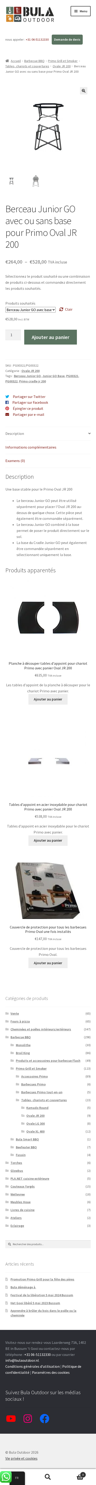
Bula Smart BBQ (27, 1139)
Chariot (74, 1473)
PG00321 (72, 376)
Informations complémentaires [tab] (30, 447)
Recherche (48, 1477)
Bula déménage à (23, 1287)
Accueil (16, 61)
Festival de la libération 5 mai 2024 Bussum (41, 1295)
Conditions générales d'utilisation (32, 1366)
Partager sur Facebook (30, 402)
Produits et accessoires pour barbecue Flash (48, 1060)
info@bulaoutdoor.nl (22, 1360)
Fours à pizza (20, 1021)
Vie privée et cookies (21, 1458)
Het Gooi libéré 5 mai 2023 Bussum (35, 1303)
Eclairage (17, 1226)
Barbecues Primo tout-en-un (41, 1092)
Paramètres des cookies (51, 1372)
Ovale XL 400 (35, 1131)
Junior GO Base (53, 376)
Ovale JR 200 (62, 66)
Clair (68, 309)
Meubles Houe (20, 1202)
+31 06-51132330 (37, 39)
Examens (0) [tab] (15, 460)
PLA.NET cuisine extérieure (29, 1178)
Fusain (21, 1155)
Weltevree (17, 1194)
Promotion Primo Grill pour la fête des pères (42, 1279)
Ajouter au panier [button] (48, 699)
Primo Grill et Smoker (63, 61)
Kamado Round (37, 1108)
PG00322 (11, 381)
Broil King (23, 1053)
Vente (14, 1013)
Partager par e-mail (28, 414)
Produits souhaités (20, 303)
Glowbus (16, 1171)
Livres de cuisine (22, 1210)
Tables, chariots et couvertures (27, 66)
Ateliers (16, 1218)
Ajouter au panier (50, 337)
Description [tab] (14, 433)
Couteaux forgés (22, 1186)
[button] (83, 90)
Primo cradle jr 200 (32, 381)
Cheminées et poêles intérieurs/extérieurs (40, 1029)
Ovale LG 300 (35, 1123)
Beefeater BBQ (26, 1147)
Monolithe (23, 1045)
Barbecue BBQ (34, 61)
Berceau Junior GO (27, 376)
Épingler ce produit (28, 408)
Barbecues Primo (33, 1084)
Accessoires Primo (34, 1076)
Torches (16, 1163)
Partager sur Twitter (29, 396)
